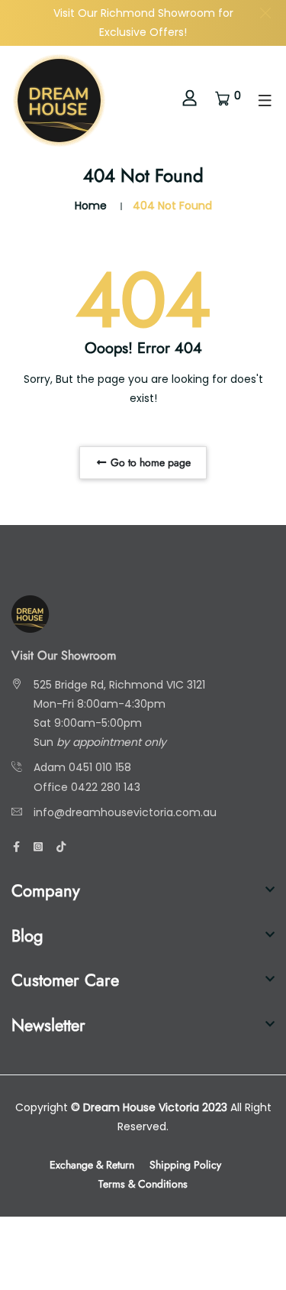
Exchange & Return (92, 1164)
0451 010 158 (100, 767)
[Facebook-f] (16, 846)
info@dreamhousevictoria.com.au (125, 812)
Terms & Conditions (143, 1183)
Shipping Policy (185, 1164)
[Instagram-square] (38, 846)
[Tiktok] (61, 846)
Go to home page (149, 462)
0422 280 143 (105, 787)
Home (91, 205)
